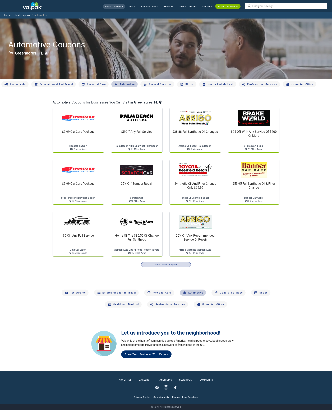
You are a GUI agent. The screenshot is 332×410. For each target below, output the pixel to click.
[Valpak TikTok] (175, 387)
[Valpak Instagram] (166, 387)
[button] (188, 6)
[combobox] (286, 6)
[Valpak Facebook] (157, 387)
